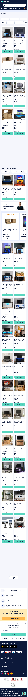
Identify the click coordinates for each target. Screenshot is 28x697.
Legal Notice (16, 691)
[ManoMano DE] (8, 673)
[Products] (2, 5)
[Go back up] (22, 673)
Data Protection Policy (6, 693)
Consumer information (17, 695)
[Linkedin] (2, 658)
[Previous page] (11, 578)
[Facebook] (5, 658)
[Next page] (16, 578)
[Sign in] (21, 1)
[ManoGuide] (24, 694)
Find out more (22, 638)
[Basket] (24, 1)
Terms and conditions (6, 695)
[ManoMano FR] (2, 673)
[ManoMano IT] (5, 673)
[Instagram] (8, 658)
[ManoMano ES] (11, 673)
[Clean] (24, 5)
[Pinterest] (11, 658)
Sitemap (11, 691)
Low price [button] (9, 214)
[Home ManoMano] (10, 1)
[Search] (4, 5)
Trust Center (15, 693)
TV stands (4, 13)
